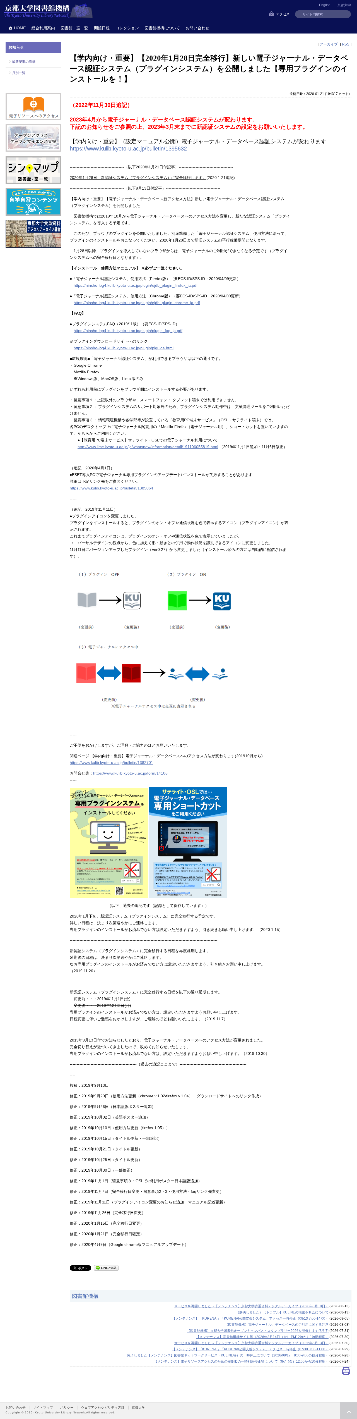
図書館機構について (162, 28)
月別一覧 (18, 73)
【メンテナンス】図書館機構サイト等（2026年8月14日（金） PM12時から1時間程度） (262, 1337)
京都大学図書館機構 (48, 11)
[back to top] (348, 1410)
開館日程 (102, 28)
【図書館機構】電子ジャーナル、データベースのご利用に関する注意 (277, 1325)
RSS (345, 44)
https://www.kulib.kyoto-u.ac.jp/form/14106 (130, 773)
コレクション (127, 28)
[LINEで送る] (106, 1267)
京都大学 (344, 5)
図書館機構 (85, 1296)
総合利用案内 (43, 28)
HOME (20, 28)
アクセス (283, 14)
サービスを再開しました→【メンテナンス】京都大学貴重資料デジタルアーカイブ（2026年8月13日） (251, 1343)
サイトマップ (43, 1408)
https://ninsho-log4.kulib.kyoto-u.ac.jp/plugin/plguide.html (123, 348)
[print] (346, 1372)
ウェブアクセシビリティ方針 (102, 1408)
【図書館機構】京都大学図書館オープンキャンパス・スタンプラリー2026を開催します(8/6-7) (258, 1331)
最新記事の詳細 (23, 62)
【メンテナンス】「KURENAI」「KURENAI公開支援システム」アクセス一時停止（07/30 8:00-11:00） (250, 1349)
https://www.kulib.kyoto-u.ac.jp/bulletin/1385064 (111, 488)
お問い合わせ (197, 28)
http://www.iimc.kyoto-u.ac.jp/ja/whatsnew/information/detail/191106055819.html (148, 447)
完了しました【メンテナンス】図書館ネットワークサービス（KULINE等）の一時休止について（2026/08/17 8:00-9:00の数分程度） (228, 1355)
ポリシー (67, 1408)
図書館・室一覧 (74, 28)
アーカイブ (329, 44)
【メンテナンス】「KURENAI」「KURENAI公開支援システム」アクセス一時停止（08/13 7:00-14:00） (250, 1318)
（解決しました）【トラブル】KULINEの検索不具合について (282, 1312)
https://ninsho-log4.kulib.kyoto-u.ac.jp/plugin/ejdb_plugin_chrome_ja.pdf (137, 302)
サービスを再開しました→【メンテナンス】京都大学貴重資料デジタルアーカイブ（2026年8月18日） (251, 1306)
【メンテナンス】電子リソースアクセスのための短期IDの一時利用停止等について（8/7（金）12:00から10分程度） (241, 1361)
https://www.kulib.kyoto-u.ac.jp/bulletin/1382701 (111, 762)
